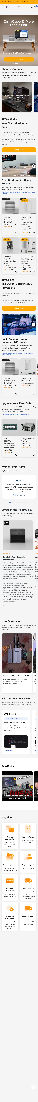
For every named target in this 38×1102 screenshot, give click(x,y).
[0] (34, 7)
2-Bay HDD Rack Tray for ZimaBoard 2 (27, 441)
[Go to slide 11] (27, 502)
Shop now (19, 59)
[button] (7, 6)
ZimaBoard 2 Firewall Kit (26, 380)
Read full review (18, 495)
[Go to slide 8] (22, 502)
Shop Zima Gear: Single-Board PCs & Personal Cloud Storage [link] (17, 353)
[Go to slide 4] (21, 63)
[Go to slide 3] (18, 63)
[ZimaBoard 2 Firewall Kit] (28, 366)
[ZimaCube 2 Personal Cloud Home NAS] (10, 206)
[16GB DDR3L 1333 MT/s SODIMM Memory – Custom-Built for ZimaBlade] (10, 427)
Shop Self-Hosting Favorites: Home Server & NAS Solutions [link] (18, 193)
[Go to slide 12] (28, 502)
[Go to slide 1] (13, 63)
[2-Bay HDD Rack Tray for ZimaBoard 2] (28, 427)
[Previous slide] (4, 166)
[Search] (31, 7)
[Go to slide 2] (15, 63)
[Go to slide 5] (22, 63)
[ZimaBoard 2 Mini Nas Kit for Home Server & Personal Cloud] (28, 245)
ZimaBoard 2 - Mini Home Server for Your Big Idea (27, 221)
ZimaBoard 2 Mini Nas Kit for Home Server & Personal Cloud (27, 260)
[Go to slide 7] (20, 502)
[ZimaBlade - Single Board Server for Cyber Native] (10, 245)
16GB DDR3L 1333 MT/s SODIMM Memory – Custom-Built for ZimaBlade (10, 443)
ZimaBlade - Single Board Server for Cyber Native (10, 260)
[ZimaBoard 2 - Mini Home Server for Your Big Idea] (28, 206)
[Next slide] (33, 166)
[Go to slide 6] (24, 63)
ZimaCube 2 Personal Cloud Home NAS (9, 220)
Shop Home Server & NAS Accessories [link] (15, 414)
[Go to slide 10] (25, 502)
